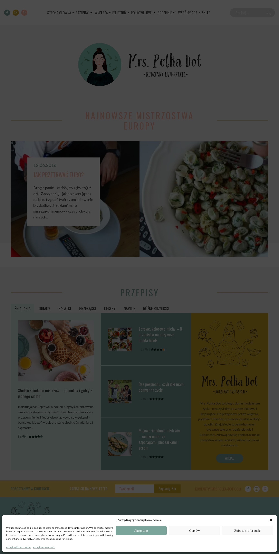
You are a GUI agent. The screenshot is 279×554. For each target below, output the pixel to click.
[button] (271, 520)
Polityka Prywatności (44, 547)
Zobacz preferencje (247, 531)
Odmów (194, 531)
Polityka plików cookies (18, 547)
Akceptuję (141, 531)
